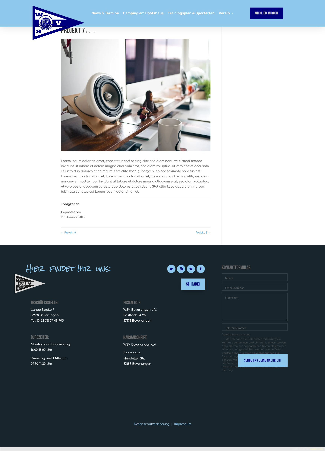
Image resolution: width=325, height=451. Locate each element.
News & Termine (105, 13)
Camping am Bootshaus (143, 13)
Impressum (182, 424)
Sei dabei (193, 284)
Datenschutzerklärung (151, 424)
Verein (224, 13)
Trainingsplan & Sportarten (191, 13)
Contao (91, 32)
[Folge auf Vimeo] (191, 269)
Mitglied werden (266, 13)
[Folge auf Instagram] (181, 269)
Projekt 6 (68, 232)
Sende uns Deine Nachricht (263, 360)
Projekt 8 (203, 232)
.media (316, 448)
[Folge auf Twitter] (171, 269)
